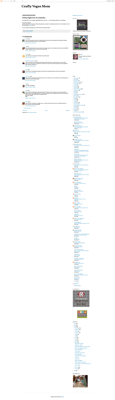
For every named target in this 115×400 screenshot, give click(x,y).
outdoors (75, 95)
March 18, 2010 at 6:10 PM (30, 105)
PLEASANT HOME (77, 230)
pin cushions (76, 97)
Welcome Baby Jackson (78, 246)
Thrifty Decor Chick (78, 139)
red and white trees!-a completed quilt (81, 207)
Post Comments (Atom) (32, 112)
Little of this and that (78, 219)
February (77, 367)
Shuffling (75, 195)
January (76, 368)
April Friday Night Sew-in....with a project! (82, 346)
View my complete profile (83, 58)
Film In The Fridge (77, 190)
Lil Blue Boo (76, 149)
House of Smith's (77, 210)
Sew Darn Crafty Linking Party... (79, 242)
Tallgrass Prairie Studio (78, 178)
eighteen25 (76, 283)
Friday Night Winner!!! (79, 349)
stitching (75, 107)
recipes (75, 99)
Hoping (75, 136)
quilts (75, 98)
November (77, 329)
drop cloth (76, 87)
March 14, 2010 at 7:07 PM (30, 66)
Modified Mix (76, 214)
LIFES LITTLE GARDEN (78, 168)
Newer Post (25, 110)
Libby (26, 90)
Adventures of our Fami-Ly (79, 258)
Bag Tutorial (76, 80)
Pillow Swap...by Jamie (79, 343)
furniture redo (76, 90)
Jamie (26, 38)
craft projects (76, 83)
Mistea (26, 101)
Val (25, 84)
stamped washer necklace (79, 105)
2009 (75, 370)
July (76, 335)
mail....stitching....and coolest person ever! (83, 363)
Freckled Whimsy (77, 222)
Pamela (26, 54)
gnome (75, 91)
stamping (75, 106)
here (48, 20)
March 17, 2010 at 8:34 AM (30, 98)
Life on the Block (77, 135)
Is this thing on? (77, 267)
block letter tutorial (77, 82)
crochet (75, 84)
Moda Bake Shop (77, 285)
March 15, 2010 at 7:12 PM (30, 87)
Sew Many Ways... (77, 241)
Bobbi (81, 54)
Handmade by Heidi (78, 245)
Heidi (30, 25)
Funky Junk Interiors (78, 125)
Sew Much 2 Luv (77, 226)
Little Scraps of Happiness (79, 218)
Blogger (62, 396)
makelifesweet (77, 254)
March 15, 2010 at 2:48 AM (30, 80)
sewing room (76, 102)
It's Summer (76, 187)
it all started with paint (78, 270)
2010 (75, 326)
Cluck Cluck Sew (77, 194)
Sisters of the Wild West (78, 274)
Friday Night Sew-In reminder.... (81, 355)
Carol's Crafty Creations (78, 249)
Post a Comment (27, 108)
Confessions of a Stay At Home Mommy (81, 234)
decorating (76, 86)
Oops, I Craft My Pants (78, 266)
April (76, 340)
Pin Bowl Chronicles (77, 231)
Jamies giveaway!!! (78, 354)
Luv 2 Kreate (76, 281)
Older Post (68, 110)
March (76, 342)
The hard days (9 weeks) (78, 259)
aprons (75, 79)
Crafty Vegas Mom (36, 6)
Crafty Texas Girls (77, 173)
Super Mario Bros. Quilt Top (79, 263)
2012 (75, 323)
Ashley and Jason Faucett (30, 60)
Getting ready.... (77, 227)
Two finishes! (76, 278)
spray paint (76, 103)
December (77, 328)
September (77, 332)
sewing (75, 101)
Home (46, 110)
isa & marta (27, 76)
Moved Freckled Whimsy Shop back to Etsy (81, 223)
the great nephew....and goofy (80, 362)
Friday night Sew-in (29, 31)
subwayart (76, 109)
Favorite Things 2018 (78, 211)
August (76, 334)
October (76, 331)
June (76, 337)
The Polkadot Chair (77, 144)
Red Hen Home (77, 202)
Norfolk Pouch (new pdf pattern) (80, 183)
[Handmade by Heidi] (82, 29)
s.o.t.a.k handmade (77, 182)
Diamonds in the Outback (78, 191)
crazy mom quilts (77, 206)
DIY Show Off (76, 154)
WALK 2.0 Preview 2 (77, 179)
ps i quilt (75, 237)
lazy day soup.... (78, 351)
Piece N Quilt (76, 163)
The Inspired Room (77, 117)
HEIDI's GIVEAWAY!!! (79, 360)
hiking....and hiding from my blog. (81, 348)
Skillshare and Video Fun (78, 215)
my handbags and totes (78, 94)
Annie (26, 69)
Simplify (75, 186)
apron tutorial (76, 78)
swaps (75, 110)
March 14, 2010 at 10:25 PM (30, 72)
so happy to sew (77, 262)
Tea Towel (76, 357)
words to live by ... (77, 271)
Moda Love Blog (77, 255)
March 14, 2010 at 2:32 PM (30, 50)
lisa (26, 46)
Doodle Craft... (77, 130)
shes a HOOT (77, 365)
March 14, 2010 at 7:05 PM (30, 57)
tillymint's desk (77, 277)
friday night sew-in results (80, 352)
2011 (75, 325)
